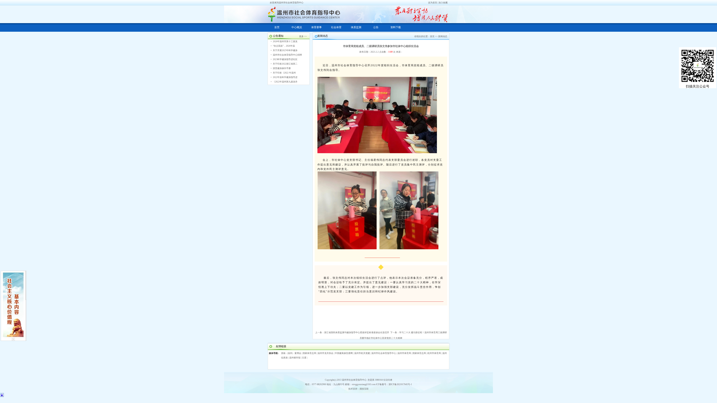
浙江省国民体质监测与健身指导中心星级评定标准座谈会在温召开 (356, 332)
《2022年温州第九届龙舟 (285, 81)
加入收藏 (443, 2)
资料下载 (395, 27)
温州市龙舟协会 (325, 353)
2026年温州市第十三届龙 (285, 41)
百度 (304, 357)
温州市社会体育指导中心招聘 (287, 55)
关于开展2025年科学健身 (285, 50)
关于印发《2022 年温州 (284, 72)
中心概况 (296, 27)
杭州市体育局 (434, 353)
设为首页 (432, 2)
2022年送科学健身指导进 (285, 77)
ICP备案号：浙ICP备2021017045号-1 (394, 384)
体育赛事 (316, 27)
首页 (277, 27)
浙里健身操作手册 (282, 68)
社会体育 (336, 27)
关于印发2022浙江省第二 (285, 64)
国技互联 (364, 389)
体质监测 (356, 27)
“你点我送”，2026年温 (284, 46)
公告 (375, 27)
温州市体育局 (404, 353)
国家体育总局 (309, 353)
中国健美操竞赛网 (344, 353)
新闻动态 (442, 36)
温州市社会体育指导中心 (383, 353)
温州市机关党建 (362, 353)
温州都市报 (294, 357)
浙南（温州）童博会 (291, 353)
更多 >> (303, 36)
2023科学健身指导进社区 (285, 59)
